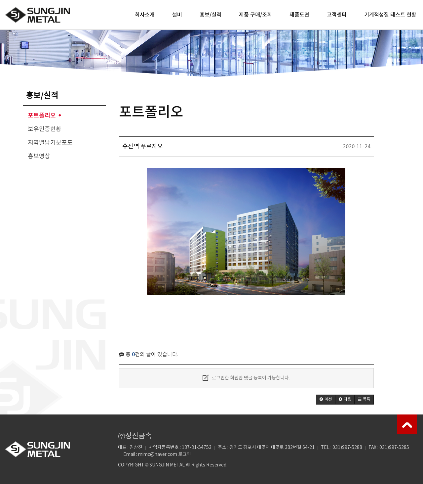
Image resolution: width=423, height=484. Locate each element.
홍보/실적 (210, 15)
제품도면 (299, 15)
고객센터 (337, 15)
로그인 (184, 454)
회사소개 (145, 15)
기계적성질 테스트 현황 (390, 15)
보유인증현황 (44, 129)
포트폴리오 (42, 115)
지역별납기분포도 (50, 142)
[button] (325, 400)
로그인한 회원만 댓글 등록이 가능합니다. (250, 378)
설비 (177, 15)
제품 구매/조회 (255, 15)
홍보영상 (39, 156)
